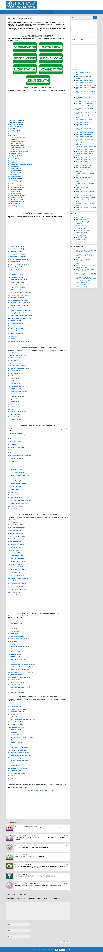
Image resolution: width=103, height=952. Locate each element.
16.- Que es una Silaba (14, 149)
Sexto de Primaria (81, 239)
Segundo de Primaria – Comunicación (86, 147)
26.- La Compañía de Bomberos (17, 768)
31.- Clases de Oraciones (15, 178)
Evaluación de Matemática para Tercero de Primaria (84, 285)
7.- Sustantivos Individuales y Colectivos (20, 132)
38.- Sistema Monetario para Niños (18, 341)
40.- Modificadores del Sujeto (17, 195)
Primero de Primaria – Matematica (85, 106)
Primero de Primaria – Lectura (84, 103)
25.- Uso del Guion (13, 166)
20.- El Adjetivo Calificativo (16, 157)
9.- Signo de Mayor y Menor (16, 267)
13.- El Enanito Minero (14, 735)
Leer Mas (68, 949)
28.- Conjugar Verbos (14, 172)
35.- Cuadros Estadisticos (15, 333)
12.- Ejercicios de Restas (15, 274)
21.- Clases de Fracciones (16, 297)
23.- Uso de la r (12, 163)
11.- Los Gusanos (13, 381)
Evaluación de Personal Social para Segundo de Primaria (85, 260)
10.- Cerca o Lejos (13, 269)
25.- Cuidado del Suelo (14, 417)
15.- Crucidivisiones (14, 656)
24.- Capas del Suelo (14, 414)
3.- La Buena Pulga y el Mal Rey (17, 709)
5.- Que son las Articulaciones (17, 365)
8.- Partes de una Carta (15, 134)
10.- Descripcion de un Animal (17, 138)
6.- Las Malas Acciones (15, 717)
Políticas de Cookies (81, 228)
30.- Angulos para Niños (15, 320)
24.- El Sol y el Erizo (14, 763)
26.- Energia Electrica (14, 419)
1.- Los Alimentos (13, 704)
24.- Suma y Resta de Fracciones (18, 305)
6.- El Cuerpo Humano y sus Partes (18, 368)
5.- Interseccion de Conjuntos (17, 256)
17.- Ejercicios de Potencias (16, 287)
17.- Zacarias (12, 745)
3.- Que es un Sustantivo (15, 124)
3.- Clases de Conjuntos (15, 251)
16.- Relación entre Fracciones (17, 659)
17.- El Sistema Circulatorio (16, 396)
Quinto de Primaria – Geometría (84, 136)
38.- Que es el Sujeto (14, 191)
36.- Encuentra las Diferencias (17, 188)
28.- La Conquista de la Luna (16, 773)
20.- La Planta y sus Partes (16, 404)
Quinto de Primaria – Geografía (84, 134)
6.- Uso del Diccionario (15, 130)
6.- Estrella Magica (13, 633)
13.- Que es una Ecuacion (15, 277)
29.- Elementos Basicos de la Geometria (20, 318)
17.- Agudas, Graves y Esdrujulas (18, 151)
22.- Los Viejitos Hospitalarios (17, 758)
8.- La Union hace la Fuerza (16, 722)
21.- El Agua (11, 406)
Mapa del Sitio (80, 226)
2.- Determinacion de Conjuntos (17, 249)
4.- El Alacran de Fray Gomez (16, 711)
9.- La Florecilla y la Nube (15, 724)
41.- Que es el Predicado (15, 197)
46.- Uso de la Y (12, 207)
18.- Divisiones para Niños (16, 290)
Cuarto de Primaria (81, 219)
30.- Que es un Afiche (14, 176)
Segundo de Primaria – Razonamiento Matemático (83, 158)
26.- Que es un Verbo (14, 168)
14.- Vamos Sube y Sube (15, 654)
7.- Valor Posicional (14, 262)
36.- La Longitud (13, 336)
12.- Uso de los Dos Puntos (16, 141)
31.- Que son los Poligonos (16, 323)
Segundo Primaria (32, 12)
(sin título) (78, 263)
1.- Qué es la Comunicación (16, 120)
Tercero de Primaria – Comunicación (86, 195)
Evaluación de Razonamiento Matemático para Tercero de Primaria (86, 277)
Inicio (9, 12)
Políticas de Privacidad (82, 230)
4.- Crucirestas (12, 628)
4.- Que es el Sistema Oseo (16, 363)
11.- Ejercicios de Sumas (15, 272)
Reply (66, 826)
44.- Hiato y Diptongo (14, 203)
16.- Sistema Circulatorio (15, 742)
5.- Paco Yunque (13, 714)
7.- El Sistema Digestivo (15, 370)
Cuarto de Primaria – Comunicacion (85, 80)
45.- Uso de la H (12, 205)
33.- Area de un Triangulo (15, 328)
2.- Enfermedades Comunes (16, 358)
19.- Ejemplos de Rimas (15, 155)
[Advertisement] (67, 4)
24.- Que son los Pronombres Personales (20, 164)
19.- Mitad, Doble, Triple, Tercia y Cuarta (20, 292)
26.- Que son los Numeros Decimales (19, 310)
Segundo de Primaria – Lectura (84, 149)
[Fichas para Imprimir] (21, 8)
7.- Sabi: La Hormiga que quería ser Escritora (21, 719)
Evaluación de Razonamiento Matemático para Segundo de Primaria (84, 255)
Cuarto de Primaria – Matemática (85, 83)
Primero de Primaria (81, 233)
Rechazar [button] (62, 949)
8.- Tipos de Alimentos (15, 373)
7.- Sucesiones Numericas (16, 636)
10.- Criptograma (13, 644)
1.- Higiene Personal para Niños (17, 355)
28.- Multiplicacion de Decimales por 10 (20, 315)
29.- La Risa (11, 776)
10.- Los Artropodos (14, 378)
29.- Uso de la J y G (13, 174)
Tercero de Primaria (81, 242)
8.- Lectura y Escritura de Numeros (18, 264)
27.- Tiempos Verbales (15, 170)
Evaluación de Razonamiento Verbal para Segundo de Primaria (86, 250)
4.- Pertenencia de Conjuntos (17, 254)
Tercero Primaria (46, 12)
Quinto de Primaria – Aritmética (84, 122)
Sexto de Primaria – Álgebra (83, 165)
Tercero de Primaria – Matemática (85, 197)
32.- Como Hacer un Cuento (16, 180)
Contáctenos (79, 217)
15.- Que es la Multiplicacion (16, 282)
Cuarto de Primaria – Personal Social (86, 85)
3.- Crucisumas (12, 626)
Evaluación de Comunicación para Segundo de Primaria (85, 266)
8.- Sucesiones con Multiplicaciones (19, 639)
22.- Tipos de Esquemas (15, 161)
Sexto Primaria (86, 12)
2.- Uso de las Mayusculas (16, 122)
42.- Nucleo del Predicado (15, 199)
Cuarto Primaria (60, 12)
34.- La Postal (12, 184)
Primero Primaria (18, 12)
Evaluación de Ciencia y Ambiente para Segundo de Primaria (85, 270)
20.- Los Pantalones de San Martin (18, 752)
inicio (77, 95)
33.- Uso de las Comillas (15, 182)
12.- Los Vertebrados (14, 383)
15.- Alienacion (12, 740)
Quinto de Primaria (81, 235)
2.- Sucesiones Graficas (15, 623)
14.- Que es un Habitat (14, 388)
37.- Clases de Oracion (15, 189)
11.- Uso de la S (12, 139)
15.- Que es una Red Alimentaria (17, 391)
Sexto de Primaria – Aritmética (84, 167)
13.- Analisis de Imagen (15, 143)
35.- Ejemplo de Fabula (14, 186)
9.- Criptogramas (13, 641)
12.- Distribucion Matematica (16, 649)
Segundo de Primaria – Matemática (85, 151)
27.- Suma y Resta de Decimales (17, 313)
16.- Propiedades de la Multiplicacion (19, 285)
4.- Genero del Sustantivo (15, 126)
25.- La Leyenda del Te (14, 765)
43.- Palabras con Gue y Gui (16, 201)
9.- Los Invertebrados (14, 376)
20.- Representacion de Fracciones (18, 295)
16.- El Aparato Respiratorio (16, 394)
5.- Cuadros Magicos (14, 631)
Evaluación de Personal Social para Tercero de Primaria (86, 281)
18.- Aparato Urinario (14, 399)
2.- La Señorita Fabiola (14, 706)
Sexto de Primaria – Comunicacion (85, 177)
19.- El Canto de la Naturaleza (17, 750)
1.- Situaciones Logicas (15, 621)
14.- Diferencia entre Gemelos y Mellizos (20, 737)
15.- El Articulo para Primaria (16, 147)
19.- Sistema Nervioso (14, 401)
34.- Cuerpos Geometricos (16, 331)
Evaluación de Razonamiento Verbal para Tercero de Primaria (86, 274)
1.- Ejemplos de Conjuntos (16, 246)
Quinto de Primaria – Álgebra (84, 120)
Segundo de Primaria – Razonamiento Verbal (82, 162)
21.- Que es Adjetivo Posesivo (17, 159)
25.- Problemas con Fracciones (17, 308)
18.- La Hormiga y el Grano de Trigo (18, 747)
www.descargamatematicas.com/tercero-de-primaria (38, 790)
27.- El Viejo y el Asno (14, 770)
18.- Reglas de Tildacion (15, 153)
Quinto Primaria (73, 12)
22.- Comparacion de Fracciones (18, 300)
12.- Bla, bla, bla (12, 732)
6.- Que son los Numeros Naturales (18, 259)
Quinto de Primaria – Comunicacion (85, 132)
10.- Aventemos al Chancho (16, 727)
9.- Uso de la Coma (13, 136)
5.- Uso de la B (12, 128)
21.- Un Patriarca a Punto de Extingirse (19, 755)
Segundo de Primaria (81, 237)
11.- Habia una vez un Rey (15, 729)
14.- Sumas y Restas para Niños (17, 279)
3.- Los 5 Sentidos (13, 360)
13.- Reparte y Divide (14, 651)
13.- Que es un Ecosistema (16, 386)
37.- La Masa (12, 338)
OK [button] (56, 949)
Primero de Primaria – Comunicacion (86, 101)
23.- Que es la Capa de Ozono (17, 411)
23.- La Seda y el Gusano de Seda (18, 760)
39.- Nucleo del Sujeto (14, 193)
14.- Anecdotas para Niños (16, 145)
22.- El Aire (11, 409)
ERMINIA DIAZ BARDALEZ (29, 835)
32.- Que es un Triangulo (15, 326)
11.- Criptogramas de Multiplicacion (18, 646)
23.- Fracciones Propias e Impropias (19, 303)
